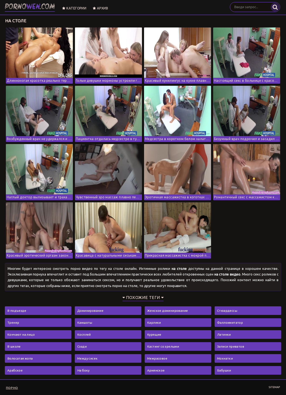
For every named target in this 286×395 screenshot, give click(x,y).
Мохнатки (225, 358)
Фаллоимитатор (230, 322)
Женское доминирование (167, 310)
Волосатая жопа (20, 358)
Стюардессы (227, 310)
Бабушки (224, 370)
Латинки (224, 334)
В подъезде (16, 310)
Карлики (154, 322)
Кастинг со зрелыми (163, 346)
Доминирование (90, 310)
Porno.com (30, 7)
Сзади (82, 346)
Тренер (13, 322)
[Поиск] (275, 7)
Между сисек (87, 358)
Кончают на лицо (21, 334)
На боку (83, 370)
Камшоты (84, 322)
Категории (75, 8)
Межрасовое (157, 358)
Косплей (84, 334)
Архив (102, 8)
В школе (14, 346)
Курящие (154, 334)
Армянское (156, 370)
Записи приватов (230, 346)
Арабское (15, 370)
